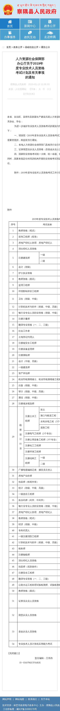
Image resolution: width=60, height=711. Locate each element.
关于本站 (45, 699)
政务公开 (50, 26)
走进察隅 (50, 37)
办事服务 (10, 37)
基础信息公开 (31, 47)
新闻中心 (30, 26)
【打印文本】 (29, 94)
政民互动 (30, 37)
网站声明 (6, 699)
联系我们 (32, 699)
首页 (10, 26)
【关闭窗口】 (14, 653)
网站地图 (19, 699)
